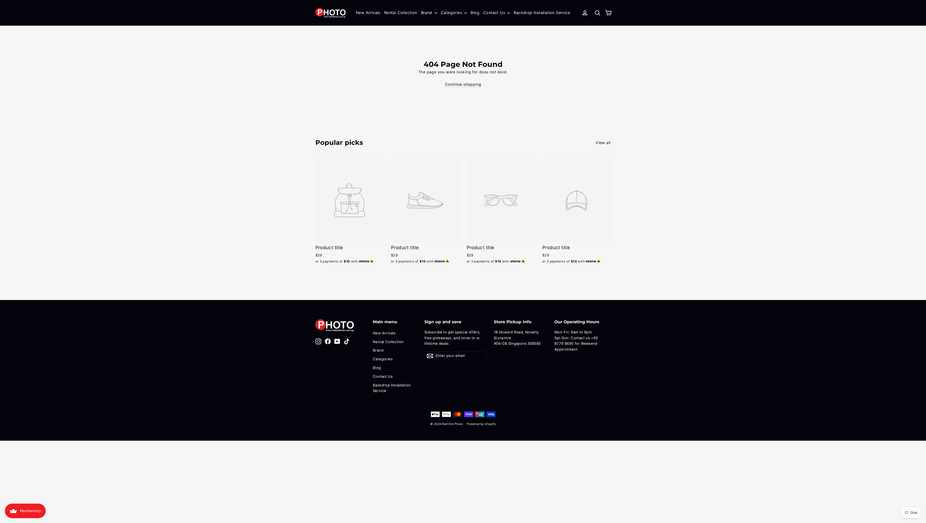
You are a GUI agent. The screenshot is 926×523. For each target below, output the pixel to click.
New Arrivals (368, 12)
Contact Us (494, 12)
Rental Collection (400, 12)
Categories (452, 12)
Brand (427, 12)
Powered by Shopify (481, 424)
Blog (475, 12)
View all (603, 142)
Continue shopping (463, 84)
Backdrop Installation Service (542, 12)
